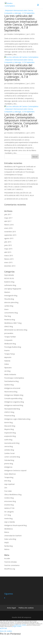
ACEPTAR (3, 628)
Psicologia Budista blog (12, 347)
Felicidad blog (9, 460)
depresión (7, 357)
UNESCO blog (9, 412)
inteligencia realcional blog (13, 405)
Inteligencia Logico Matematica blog (17, 419)
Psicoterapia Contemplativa (14, 378)
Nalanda (7, 361)
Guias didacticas (10, 474)
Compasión (8, 340)
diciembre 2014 (9, 266)
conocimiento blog (11, 313)
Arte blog (7, 481)
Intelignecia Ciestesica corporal (15, 470)
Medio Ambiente (10, 374)
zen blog (7, 371)
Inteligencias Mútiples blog (13, 395)
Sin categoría (9, 512)
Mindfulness (8, 529)
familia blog (8, 546)
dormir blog (8, 422)
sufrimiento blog (10, 285)
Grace (6, 309)
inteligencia (8, 467)
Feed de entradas (10, 562)
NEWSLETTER (9, 508)
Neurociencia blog (10, 392)
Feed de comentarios (12, 565)
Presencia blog (9, 415)
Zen (5, 488)
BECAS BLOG (9, 278)
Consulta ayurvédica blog (13, 398)
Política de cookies (26, 608)
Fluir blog (7, 316)
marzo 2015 (8, 255)
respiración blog (10, 433)
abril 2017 (7, 221)
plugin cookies (16, 626)
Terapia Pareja (9, 354)
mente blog (8, 518)
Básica (6, 532)
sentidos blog (9, 450)
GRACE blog (8, 326)
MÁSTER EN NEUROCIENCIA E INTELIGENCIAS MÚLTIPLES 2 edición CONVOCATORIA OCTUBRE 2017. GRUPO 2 (21, 186)
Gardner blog (9, 385)
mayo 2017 (8, 218)
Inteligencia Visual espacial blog (15, 525)
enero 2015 (8, 262)
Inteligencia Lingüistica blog (14, 402)
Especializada (9, 275)
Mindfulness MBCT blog (12, 323)
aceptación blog (10, 436)
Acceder (7, 558)
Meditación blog (10, 344)
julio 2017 (7, 214)
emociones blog (10, 501)
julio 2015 (7, 242)
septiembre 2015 (10, 235)
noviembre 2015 (10, 232)
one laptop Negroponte (12, 289)
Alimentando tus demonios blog (15, 330)
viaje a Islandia (9, 522)
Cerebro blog (9, 498)
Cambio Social (9, 453)
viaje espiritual (9, 484)
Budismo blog (9, 282)
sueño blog (8, 440)
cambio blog (8, 306)
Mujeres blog (9, 429)
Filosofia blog (9, 299)
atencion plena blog (11, 302)
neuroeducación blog (11, 443)
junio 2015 (8, 245)
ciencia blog (8, 446)
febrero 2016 (9, 225)
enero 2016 (8, 228)
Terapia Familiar (10, 337)
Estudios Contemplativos (16, 34)
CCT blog (7, 515)
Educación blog (9, 426)
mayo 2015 (8, 249)
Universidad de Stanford (12, 536)
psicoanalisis (8, 333)
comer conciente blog (12, 457)
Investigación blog (10, 295)
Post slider (8, 491)
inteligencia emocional (12, 388)
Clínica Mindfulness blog (12, 494)
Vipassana (7, 367)
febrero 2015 (9, 259)
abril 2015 (7, 252)
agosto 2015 (8, 238)
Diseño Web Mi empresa (21, 617)
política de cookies (20, 625)
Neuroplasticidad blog (12, 409)
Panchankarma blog (11, 381)
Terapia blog (8, 477)
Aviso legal (11, 608)
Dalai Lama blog (10, 539)
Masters (7, 292)
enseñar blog (9, 505)
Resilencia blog (9, 320)
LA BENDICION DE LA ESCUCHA (16, 199)
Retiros (6, 549)
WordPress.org (9, 569)
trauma (6, 350)
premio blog (8, 463)
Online (6, 364)
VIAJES (6, 542)
